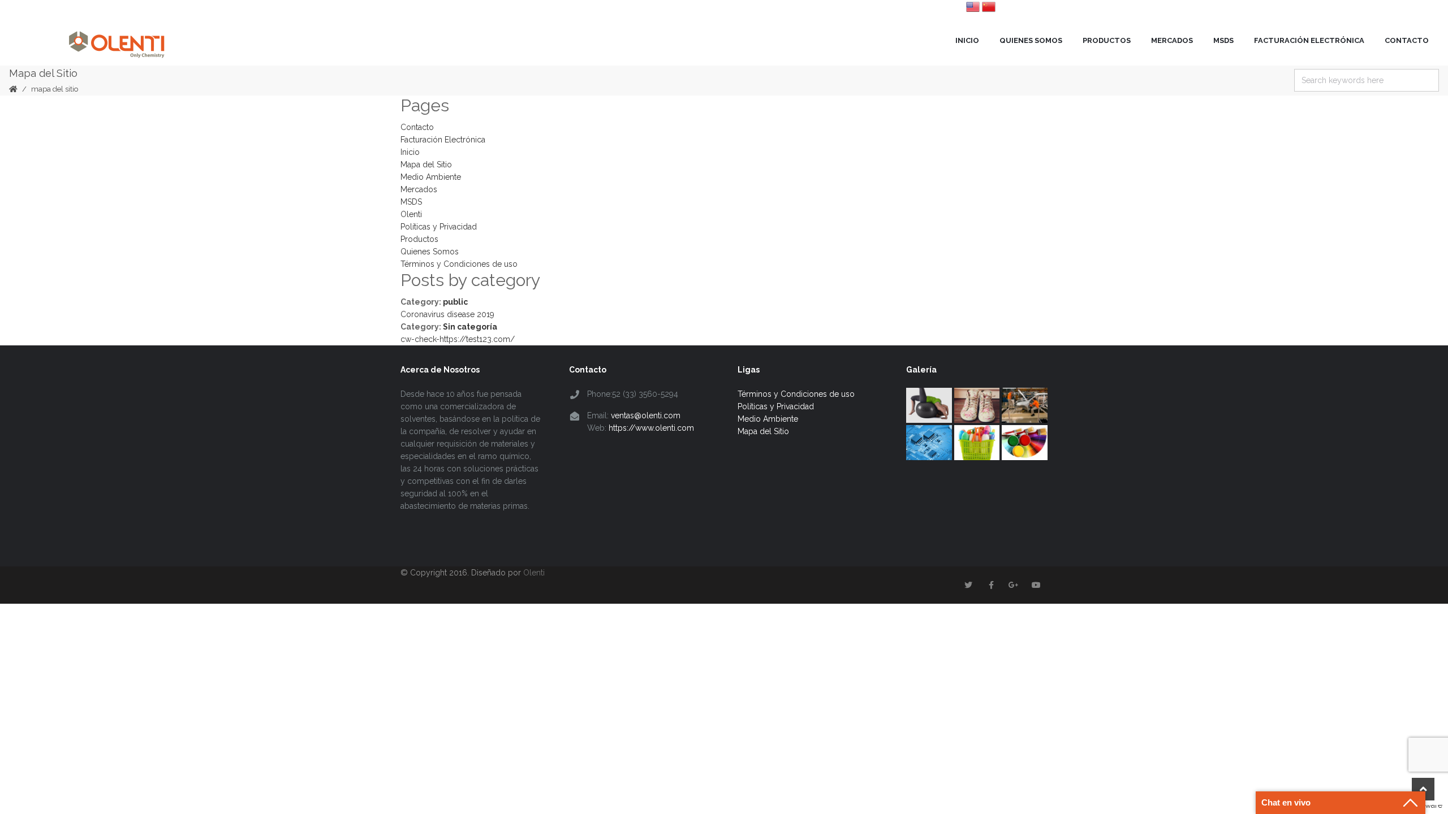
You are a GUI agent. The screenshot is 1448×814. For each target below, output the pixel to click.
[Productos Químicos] (116, 40)
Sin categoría (470, 326)
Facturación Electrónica (1309, 40)
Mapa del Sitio (426, 164)
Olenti (411, 214)
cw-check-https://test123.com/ (457, 339)
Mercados (1172, 40)
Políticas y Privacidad (438, 226)
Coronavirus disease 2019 (447, 314)
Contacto (1407, 40)
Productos (1107, 40)
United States (973, 7)
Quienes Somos (1030, 40)
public (455, 301)
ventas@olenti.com (645, 415)
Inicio (967, 40)
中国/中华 (989, 7)
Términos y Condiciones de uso (459, 264)
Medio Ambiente (430, 176)
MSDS (1223, 40)
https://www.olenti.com (651, 427)
